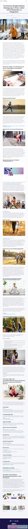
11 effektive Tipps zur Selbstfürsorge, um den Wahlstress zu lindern (21, 511)
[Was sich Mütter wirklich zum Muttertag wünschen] (13, 508)
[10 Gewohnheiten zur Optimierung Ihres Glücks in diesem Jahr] (6, 508)
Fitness (14, 3)
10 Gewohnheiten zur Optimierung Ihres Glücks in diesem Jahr (6, 511)
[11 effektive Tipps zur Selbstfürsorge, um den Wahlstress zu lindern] (21, 508)
